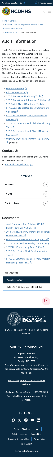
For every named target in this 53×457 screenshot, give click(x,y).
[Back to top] (46, 301)
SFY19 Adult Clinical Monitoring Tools (24, 104)
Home (4, 20)
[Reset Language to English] (36, 3)
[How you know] (23, 3)
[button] (41, 11)
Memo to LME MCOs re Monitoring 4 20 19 (26, 239)
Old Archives (12, 203)
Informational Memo (16, 92)
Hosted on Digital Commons (26, 451)
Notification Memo (15, 88)
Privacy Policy (39, 439)
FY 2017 (9, 194)
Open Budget (26, 443)
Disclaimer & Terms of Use (18, 439)
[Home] (16, 8)
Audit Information (15, 280)
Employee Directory (22, 429)
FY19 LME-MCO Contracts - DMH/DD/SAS (24, 287)
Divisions (13, 20)
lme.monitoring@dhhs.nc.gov (19, 164)
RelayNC (16, 396)
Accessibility (36, 434)
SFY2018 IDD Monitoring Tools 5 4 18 (24, 247)
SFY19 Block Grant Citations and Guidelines (26, 100)
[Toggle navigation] (49, 11)
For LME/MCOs (11, 32)
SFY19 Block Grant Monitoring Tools (23, 96)
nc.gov (36, 429)
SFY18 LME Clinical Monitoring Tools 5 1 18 (26, 243)
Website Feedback (19, 434)
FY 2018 (9, 184)
